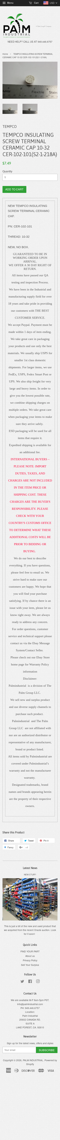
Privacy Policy (30, 960)
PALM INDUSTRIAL (33, 1060)
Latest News (30, 867)
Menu (10, 2)
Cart (36, 2)
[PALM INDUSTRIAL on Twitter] (22, 981)
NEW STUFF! (30, 874)
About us (30, 956)
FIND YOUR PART (30, 951)
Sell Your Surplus (30, 964)
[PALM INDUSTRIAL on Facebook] (30, 981)
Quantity (7, 171)
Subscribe (47, 1050)
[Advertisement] (30, 1108)
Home (5, 53)
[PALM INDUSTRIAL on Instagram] (38, 981)
